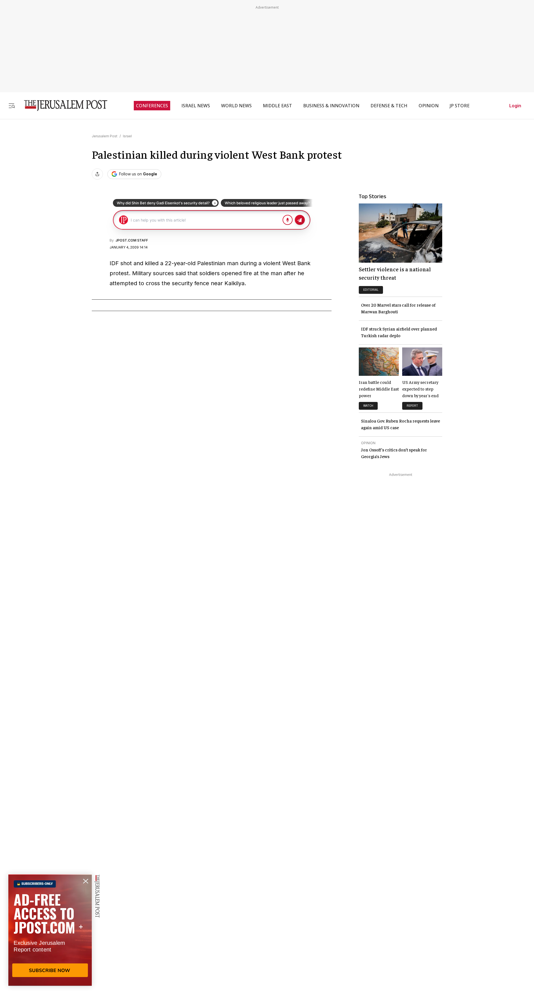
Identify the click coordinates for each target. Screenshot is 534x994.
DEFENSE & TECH (388, 105)
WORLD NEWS (236, 105)
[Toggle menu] (12, 105)
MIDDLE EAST (277, 105)
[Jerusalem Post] (62, 105)
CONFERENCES (152, 105)
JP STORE (459, 105)
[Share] (97, 174)
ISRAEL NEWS (195, 105)
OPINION (429, 105)
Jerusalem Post (104, 136)
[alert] (50, 930)
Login (515, 105)
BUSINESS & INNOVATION (331, 105)
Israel (127, 136)
